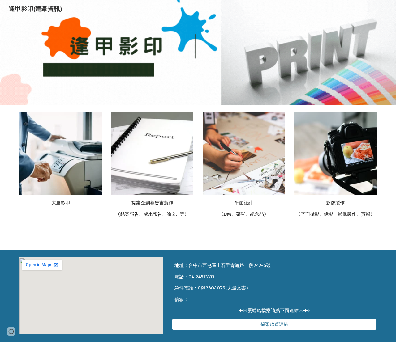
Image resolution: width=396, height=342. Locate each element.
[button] (11, 331)
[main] (60, 205)
